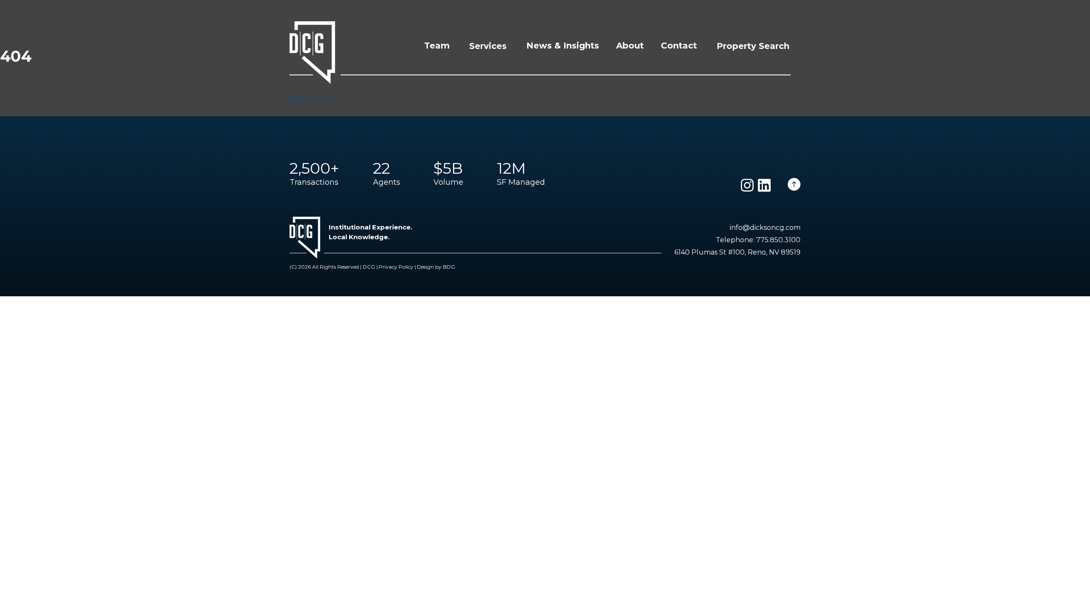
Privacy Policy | (397, 267)
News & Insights (562, 45)
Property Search (753, 46)
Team (437, 45)
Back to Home (311, 99)
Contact (679, 45)
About (630, 45)
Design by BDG (436, 267)
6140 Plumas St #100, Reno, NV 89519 (737, 252)
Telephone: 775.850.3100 (758, 240)
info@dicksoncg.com (765, 227)
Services (488, 46)
